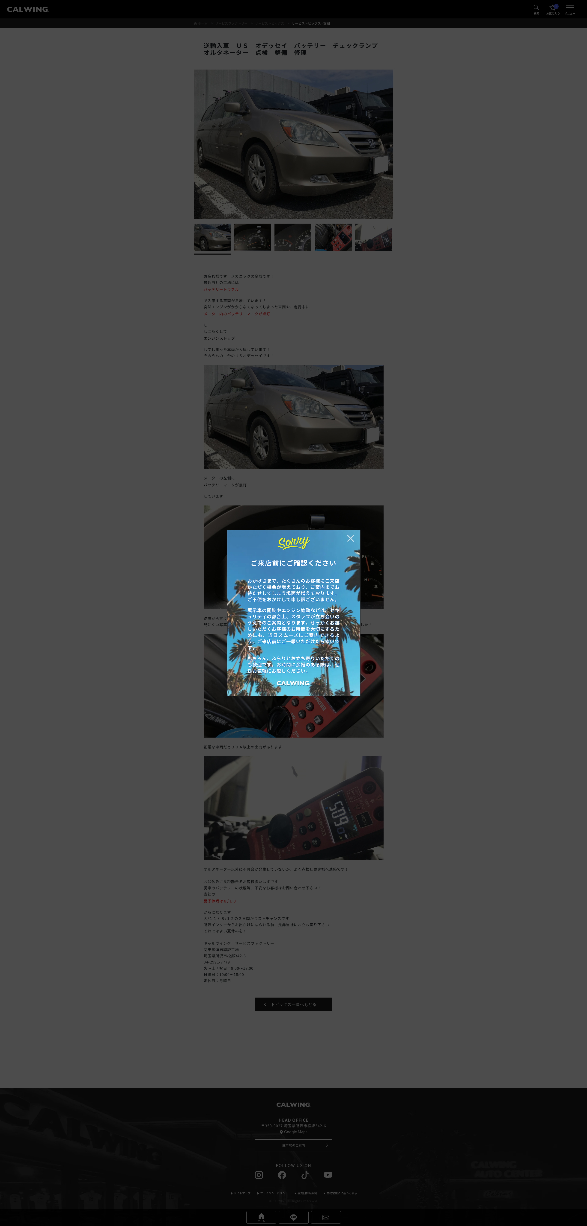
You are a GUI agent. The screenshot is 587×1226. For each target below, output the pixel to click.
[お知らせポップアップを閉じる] (350, 538)
